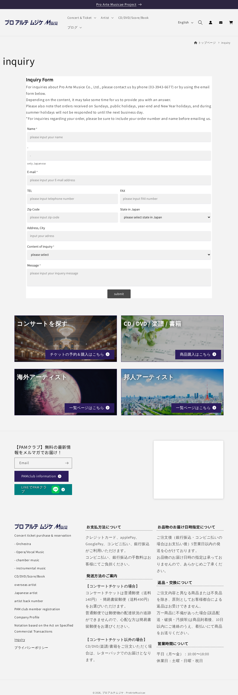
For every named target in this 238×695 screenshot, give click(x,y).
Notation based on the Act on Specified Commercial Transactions (43, 628)
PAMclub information (38, 476)
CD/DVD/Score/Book (29, 576)
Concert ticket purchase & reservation (42, 535)
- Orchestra (22, 544)
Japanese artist (26, 593)
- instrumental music (30, 568)
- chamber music (26, 560)
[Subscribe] (67, 463)
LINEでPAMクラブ (34, 489)
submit (119, 294)
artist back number (28, 601)
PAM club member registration (37, 609)
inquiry (226, 42)
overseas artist (25, 585)
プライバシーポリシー (31, 648)
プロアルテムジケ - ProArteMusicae (123, 692)
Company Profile (27, 617)
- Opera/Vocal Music (29, 552)
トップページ (207, 42)
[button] (81, 18)
